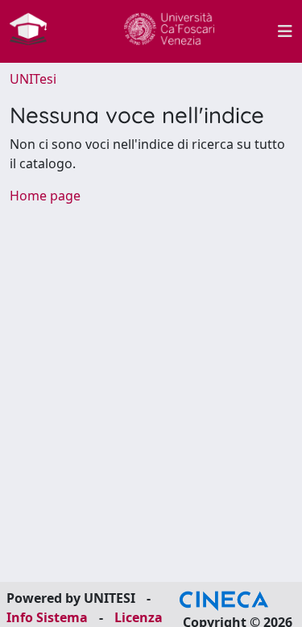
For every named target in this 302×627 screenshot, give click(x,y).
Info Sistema (47, 617)
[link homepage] (35, 31)
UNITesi (33, 79)
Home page (45, 195)
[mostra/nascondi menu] (285, 31)
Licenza (138, 617)
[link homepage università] (169, 31)
